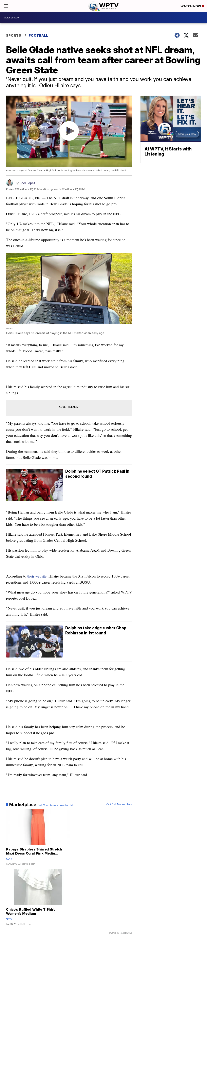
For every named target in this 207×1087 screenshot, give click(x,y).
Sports (13, 35)
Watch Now (191, 6)
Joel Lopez (27, 183)
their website (36, 576)
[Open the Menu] (6, 6)
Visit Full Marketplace (119, 804)
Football (38, 35)
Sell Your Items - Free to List (55, 805)
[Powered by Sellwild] (126, 932)
